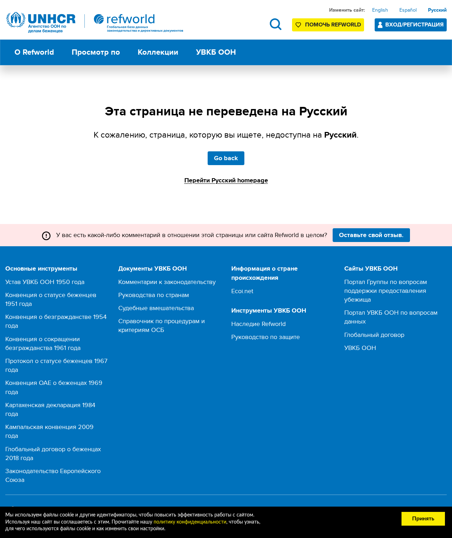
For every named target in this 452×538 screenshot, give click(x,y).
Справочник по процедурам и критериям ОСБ (161, 325)
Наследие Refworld (258, 323)
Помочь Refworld (333, 24)
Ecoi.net (242, 290)
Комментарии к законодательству (167, 281)
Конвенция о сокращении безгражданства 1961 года (43, 343)
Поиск (275, 24)
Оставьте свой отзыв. (371, 235)
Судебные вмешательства (156, 307)
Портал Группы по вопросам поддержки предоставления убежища (385, 290)
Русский (437, 9)
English (380, 9)
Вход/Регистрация (414, 24)
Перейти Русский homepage (226, 180)
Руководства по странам (153, 294)
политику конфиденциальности (190, 522)
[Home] (95, 22)
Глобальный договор (374, 334)
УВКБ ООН (360, 347)
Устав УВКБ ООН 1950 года (44, 281)
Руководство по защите (265, 336)
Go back (226, 158)
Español (408, 9)
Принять (423, 518)
